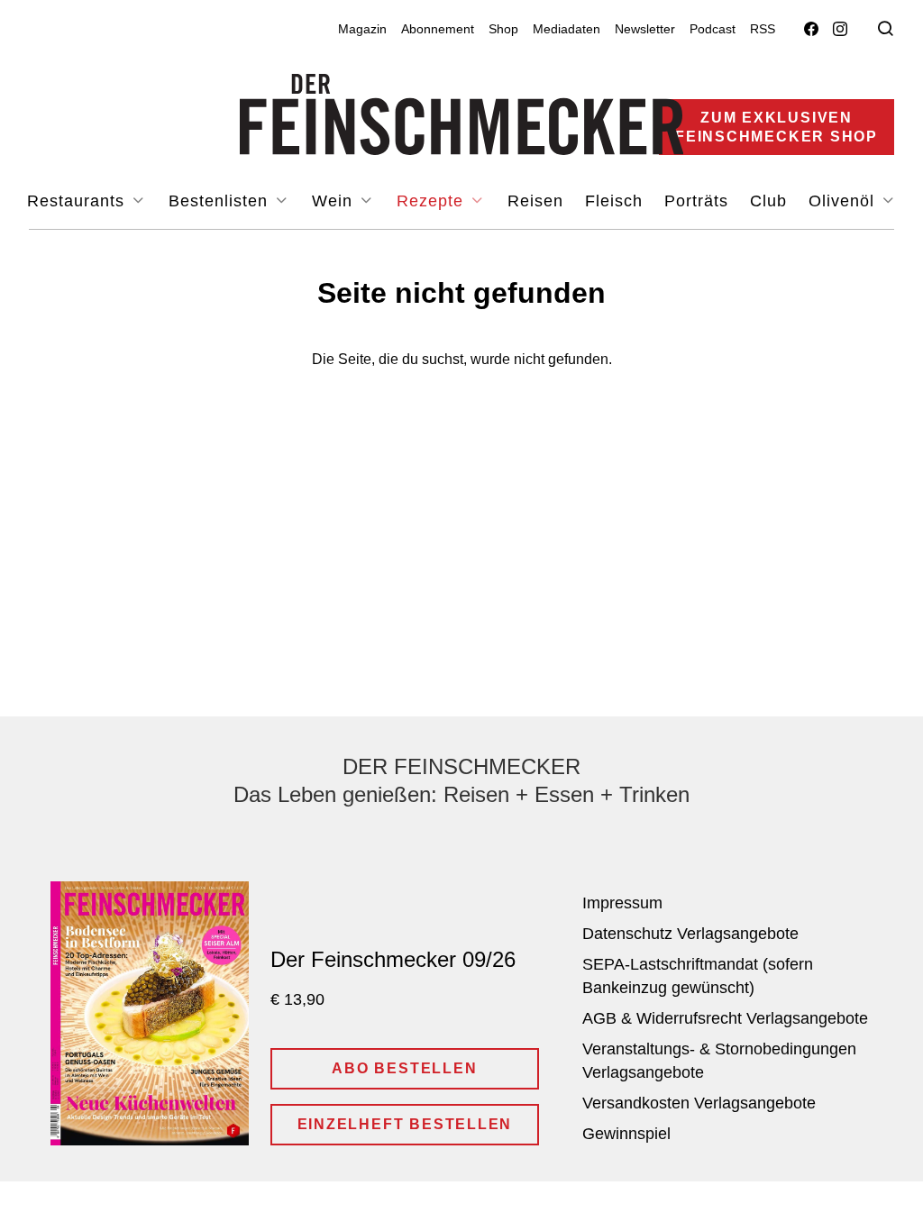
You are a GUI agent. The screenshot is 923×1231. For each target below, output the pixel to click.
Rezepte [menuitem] (433, 201)
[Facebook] (811, 29)
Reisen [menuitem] (535, 201)
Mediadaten (566, 29)
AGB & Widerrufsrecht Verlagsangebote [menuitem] (725, 1018)
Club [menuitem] (768, 201)
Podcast (713, 29)
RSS (762, 29)
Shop (503, 29)
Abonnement (437, 29)
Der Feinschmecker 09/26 (393, 959)
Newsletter (645, 29)
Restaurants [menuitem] (78, 201)
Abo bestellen (404, 1068)
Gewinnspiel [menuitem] (626, 1134)
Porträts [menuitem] (696, 201)
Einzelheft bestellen (405, 1124)
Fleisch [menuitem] (614, 201)
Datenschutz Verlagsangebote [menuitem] (690, 934)
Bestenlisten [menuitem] (221, 201)
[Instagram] (840, 29)
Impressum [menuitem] (622, 903)
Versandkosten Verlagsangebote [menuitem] (699, 1103)
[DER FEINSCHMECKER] (462, 114)
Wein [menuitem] (335, 201)
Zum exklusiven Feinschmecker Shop (776, 127)
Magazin (362, 29)
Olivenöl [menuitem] (844, 201)
